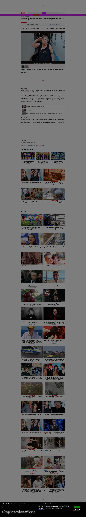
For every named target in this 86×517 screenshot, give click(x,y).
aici (23, 512)
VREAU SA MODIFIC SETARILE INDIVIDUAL (76, 510)
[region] (43, 509)
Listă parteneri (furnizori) (41, 509)
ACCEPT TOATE (76, 507)
